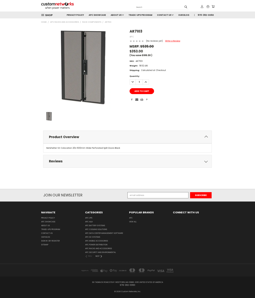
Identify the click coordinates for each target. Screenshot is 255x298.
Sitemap (44, 244)
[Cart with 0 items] (213, 6)
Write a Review (172, 40)
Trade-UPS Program (140, 15)
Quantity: (135, 76)
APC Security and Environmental (100, 252)
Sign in (44, 241)
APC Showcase (97, 15)
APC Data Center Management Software (104, 233)
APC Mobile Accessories (96, 241)
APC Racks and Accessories (98, 248)
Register (56, 241)
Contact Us (164, 15)
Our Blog (183, 15)
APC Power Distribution (96, 244)
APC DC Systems (92, 237)
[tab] (127, 137)
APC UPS (88, 218)
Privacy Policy (75, 15)
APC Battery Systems (95, 225)
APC (131, 218)
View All (133, 221)
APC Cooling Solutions (96, 229)
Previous (247, 288)
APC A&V (89, 221)
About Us (116, 15)
